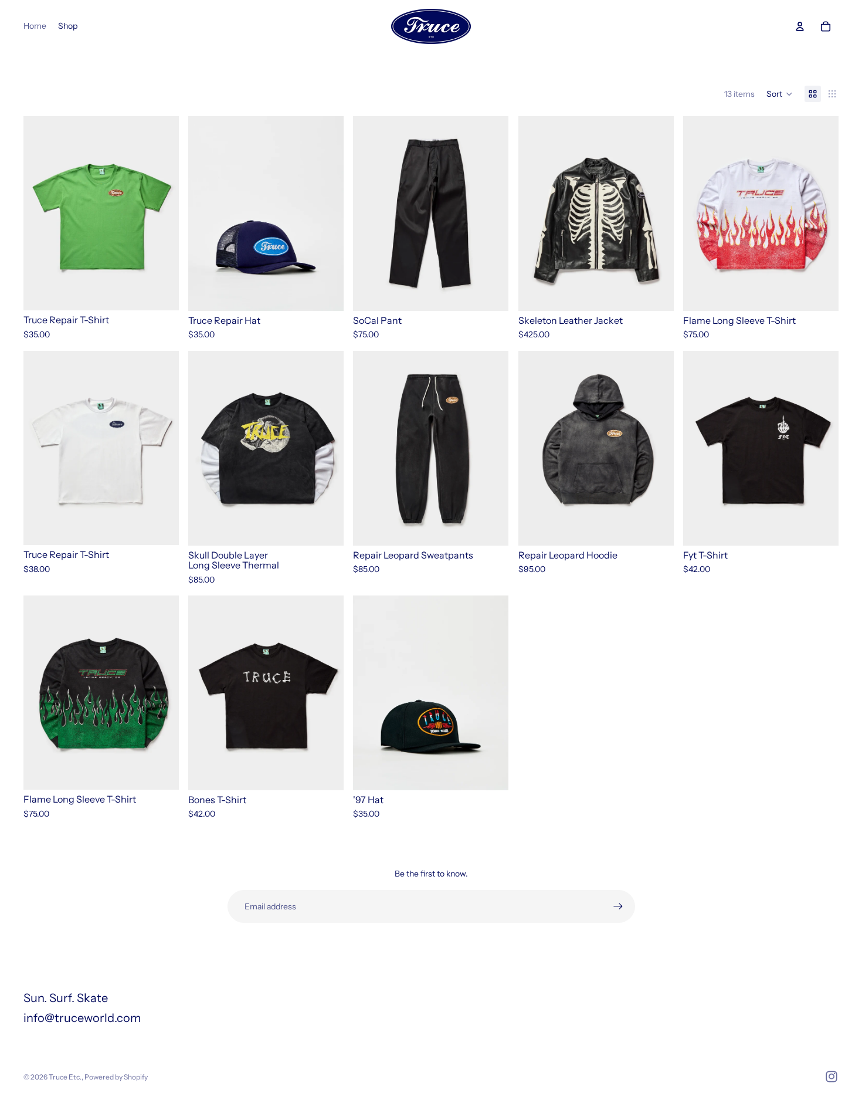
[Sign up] (618, 906)
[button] (779, 94)
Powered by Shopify (116, 1076)
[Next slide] (326, 213)
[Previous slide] (205, 213)
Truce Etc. (65, 1076)
